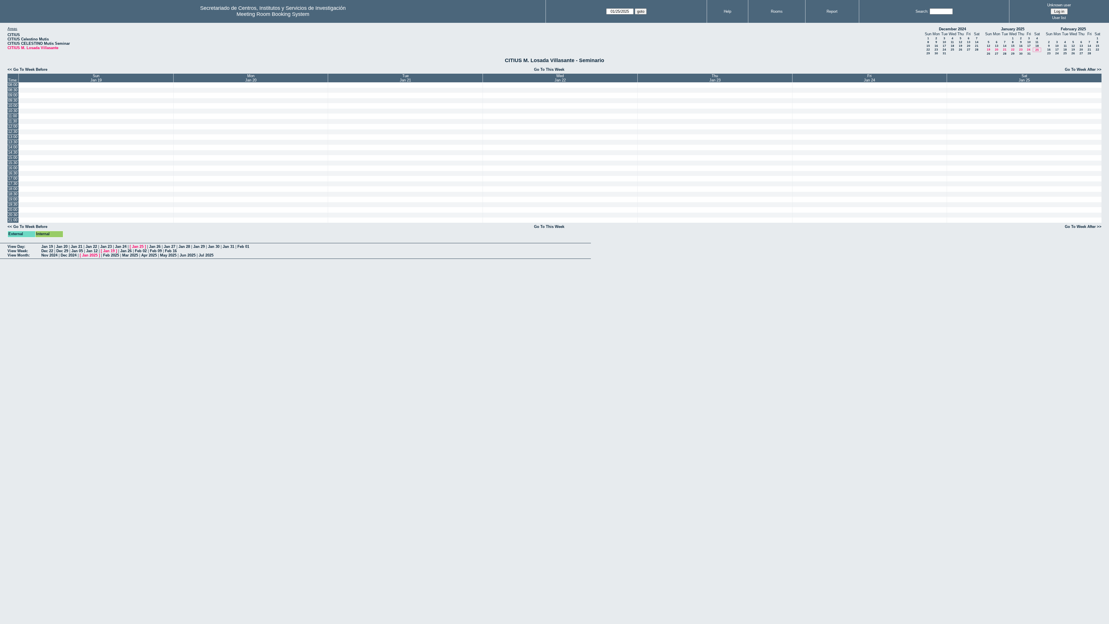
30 (936, 53)
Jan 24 (120, 246)
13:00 (12, 137)
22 (928, 49)
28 (976, 49)
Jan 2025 (90, 255)
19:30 (12, 204)
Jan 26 (155, 246)
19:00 (12, 199)
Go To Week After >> (1083, 69)
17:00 (12, 178)
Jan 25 (138, 246)
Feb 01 (243, 246)
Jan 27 (169, 246)
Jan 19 (47, 246)
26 (960, 49)
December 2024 (952, 29)
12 (960, 42)
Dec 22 (47, 251)
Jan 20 (62, 246)
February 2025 (1073, 29)
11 (952, 42)
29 (928, 53)
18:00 (12, 189)
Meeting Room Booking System (273, 14)
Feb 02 (141, 251)
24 (944, 49)
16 (936, 45)
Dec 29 (62, 251)
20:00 (12, 209)
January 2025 (1012, 29)
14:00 (12, 147)
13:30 (12, 142)
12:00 (12, 126)
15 (928, 45)
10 (944, 42)
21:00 (12, 220)
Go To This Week (549, 69)
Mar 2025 (130, 255)
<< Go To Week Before (27, 69)
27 (968, 49)
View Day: (16, 246)
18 (952, 45)
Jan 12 (92, 251)
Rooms (777, 11)
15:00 (12, 157)
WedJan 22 (560, 78)
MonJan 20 (250, 78)
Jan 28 (184, 246)
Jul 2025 (206, 255)
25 (952, 49)
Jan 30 (213, 246)
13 (968, 42)
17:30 (12, 183)
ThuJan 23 (715, 78)
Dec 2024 (69, 255)
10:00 (12, 105)
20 (968, 45)
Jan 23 (106, 246)
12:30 (12, 131)
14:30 (12, 152)
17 (944, 45)
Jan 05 (77, 251)
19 (960, 45)
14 (976, 42)
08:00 (12, 85)
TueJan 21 (405, 78)
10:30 (12, 111)
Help (727, 11)
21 (976, 45)
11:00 (12, 116)
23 (936, 49)
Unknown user (1059, 5)
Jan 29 (199, 246)
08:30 (12, 90)
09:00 (12, 95)
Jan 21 (76, 246)
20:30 (12, 215)
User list (1059, 18)
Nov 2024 (49, 255)
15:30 (12, 163)
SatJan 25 (1024, 78)
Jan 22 (91, 246)
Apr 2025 (149, 255)
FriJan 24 (869, 78)
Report (832, 11)
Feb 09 (156, 251)
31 (944, 53)
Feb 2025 (111, 255)
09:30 (12, 100)
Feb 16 (171, 251)
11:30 (12, 121)
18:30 (12, 194)
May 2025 (168, 255)
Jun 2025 (188, 255)
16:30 (12, 173)
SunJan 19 (96, 78)
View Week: (18, 251)
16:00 (12, 168)
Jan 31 (228, 246)
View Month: (19, 255)
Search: (922, 11)
